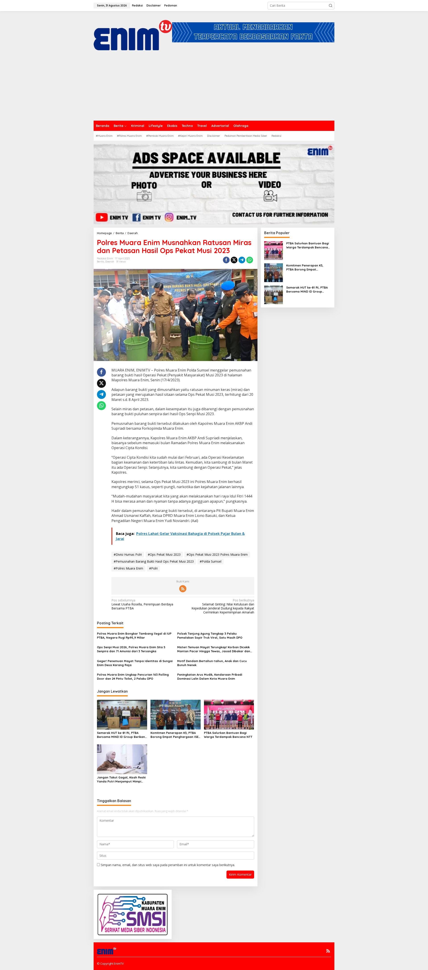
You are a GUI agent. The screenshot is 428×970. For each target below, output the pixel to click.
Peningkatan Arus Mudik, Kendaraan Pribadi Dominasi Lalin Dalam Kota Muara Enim (209, 676)
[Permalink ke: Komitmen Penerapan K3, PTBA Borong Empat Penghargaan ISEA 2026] (175, 714)
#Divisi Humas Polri (128, 554)
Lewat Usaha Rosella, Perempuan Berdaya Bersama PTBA (142, 604)
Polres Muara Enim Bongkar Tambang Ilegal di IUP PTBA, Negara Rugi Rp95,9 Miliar (134, 635)
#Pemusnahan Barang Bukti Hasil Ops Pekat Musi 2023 (154, 561)
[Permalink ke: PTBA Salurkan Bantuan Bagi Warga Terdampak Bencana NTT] (229, 714)
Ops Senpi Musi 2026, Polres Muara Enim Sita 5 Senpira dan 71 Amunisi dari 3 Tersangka (131, 649)
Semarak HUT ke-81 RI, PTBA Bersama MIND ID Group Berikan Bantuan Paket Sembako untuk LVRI (121, 735)
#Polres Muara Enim (128, 568)
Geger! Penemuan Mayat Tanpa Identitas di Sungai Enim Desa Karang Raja (135, 663)
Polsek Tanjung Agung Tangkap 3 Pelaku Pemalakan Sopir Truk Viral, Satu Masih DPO (209, 635)
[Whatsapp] (249, 260)
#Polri (153, 568)
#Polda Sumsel (210, 561)
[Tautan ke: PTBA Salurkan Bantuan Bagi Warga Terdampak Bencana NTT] (273, 250)
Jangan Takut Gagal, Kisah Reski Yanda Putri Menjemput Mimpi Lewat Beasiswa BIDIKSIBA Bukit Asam (121, 779)
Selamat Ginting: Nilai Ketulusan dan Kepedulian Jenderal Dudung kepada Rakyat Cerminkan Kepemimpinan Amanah (222, 606)
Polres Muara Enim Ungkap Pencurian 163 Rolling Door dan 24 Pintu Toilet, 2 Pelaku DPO (133, 676)
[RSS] (182, 588)
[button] (330, 5)
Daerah (109, 261)
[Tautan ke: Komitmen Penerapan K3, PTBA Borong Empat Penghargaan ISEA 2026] (273, 272)
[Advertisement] (214, 87)
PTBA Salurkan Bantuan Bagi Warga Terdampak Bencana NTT (228, 735)
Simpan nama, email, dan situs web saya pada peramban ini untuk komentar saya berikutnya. (168, 865)
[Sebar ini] (226, 260)
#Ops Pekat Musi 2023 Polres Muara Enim (217, 554)
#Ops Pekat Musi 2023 (164, 554)
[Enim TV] (133, 32)
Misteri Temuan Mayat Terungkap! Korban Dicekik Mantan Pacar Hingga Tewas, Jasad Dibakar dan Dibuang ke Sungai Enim (213, 649)
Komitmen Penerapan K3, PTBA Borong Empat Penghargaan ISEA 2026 (175, 735)
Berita (100, 261)
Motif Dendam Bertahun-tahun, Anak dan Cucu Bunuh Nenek (212, 663)
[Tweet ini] (234, 260)
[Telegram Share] (242, 260)
